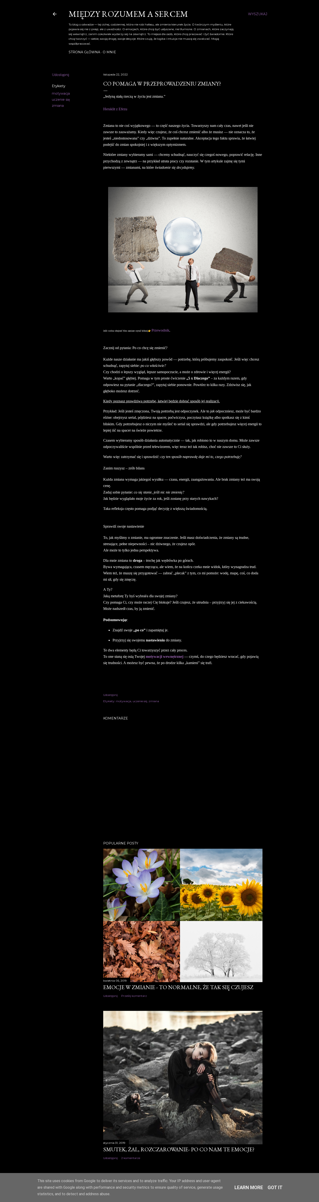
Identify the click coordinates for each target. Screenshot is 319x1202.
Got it (275, 1187)
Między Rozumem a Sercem (128, 13)
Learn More (248, 1187)
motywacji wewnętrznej (164, 656)
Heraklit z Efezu (115, 109)
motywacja (61, 93)
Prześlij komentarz (134, 996)
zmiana (58, 106)
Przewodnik (160, 330)
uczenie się (61, 99)
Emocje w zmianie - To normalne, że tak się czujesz (178, 987)
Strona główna (84, 52)
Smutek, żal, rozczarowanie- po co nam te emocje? (179, 1149)
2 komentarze (130, 1158)
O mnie (109, 52)
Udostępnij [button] (60, 75)
